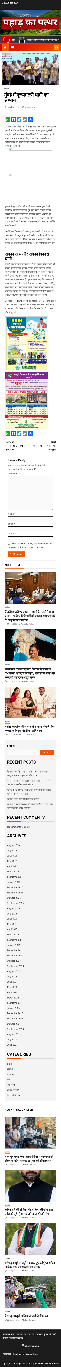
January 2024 (13, 1008)
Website (12, 533)
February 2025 (14, 940)
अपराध (10, 1069)
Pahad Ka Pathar (13, 107)
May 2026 (12, 861)
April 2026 (12, 866)
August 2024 (13, 971)
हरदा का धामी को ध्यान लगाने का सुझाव (44, 446)
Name (11, 514)
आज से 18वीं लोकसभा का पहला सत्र (15, 446)
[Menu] (12, 47)
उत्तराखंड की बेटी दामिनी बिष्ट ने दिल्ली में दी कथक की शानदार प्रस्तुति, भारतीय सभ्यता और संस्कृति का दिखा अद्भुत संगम (30, 673)
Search (11, 746)
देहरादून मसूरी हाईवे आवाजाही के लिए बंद (23, 799)
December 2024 (15, 950)
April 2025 (12, 929)
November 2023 (15, 1018)
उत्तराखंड (11, 1074)
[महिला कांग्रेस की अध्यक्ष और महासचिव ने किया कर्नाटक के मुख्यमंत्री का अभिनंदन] (30, 702)
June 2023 (12, 1044)
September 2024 (15, 966)
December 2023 (15, 1013)
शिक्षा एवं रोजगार (13, 1095)
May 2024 (12, 987)
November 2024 (15, 955)
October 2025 (14, 898)
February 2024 (14, 1003)
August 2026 (13, 845)
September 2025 (15, 903)
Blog (9, 1064)
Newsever (40, 1363)
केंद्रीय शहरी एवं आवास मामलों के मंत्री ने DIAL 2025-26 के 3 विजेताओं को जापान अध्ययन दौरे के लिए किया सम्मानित (30, 616)
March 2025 (13, 934)
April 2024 (12, 992)
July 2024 (12, 976)
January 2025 (13, 945)
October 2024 (14, 961)
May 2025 (12, 924)
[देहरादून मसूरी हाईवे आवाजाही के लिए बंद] (30, 1292)
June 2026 (12, 856)
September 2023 (15, 1029)
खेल (8, 1079)
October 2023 (14, 1024)
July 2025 (12, 913)
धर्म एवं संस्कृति (13, 1090)
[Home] (5, 48)
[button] (12, 47)
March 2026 (13, 871)
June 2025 (12, 919)
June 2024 (12, 982)
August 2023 (13, 1034)
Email (11, 523)
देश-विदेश (6, 88)
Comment (13, 473)
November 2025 (15, 892)
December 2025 (15, 887)
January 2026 (13, 882)
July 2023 (12, 1039)
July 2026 (12, 850)
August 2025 (13, 908)
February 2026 (14, 877)
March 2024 (13, 997)
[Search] (51, 47)
